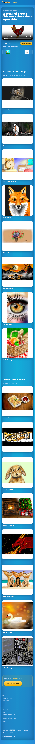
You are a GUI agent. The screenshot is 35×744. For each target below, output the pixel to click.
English (12, 730)
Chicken (15, 10)
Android (4, 721)
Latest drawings (7, 698)
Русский (5, 733)
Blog (3, 712)
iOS (3, 724)
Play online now (13, 683)
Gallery (10, 10)
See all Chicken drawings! (10, 46)
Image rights (6, 703)
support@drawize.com (9, 736)
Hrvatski (26, 730)
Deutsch (19, 730)
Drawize (4, 10)
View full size (26, 43)
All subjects (6, 700)
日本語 (12, 733)
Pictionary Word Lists (8, 714)
